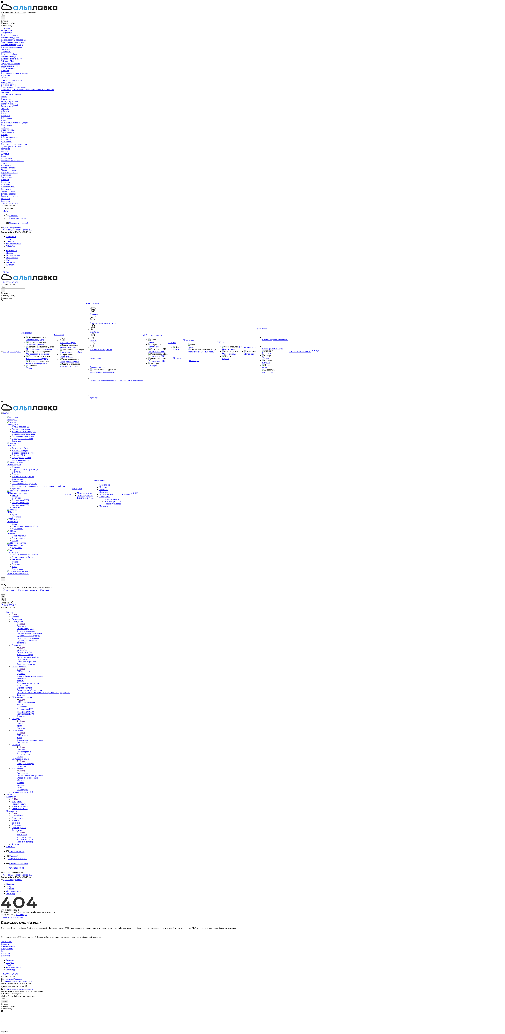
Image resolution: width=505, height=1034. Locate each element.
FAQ (3, 951)
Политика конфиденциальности (18, 989)
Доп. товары (22, 773)
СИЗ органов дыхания (27, 702)
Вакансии (5, 953)
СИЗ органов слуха (25, 763)
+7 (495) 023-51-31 (10, 203)
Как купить (17, 801)
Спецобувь (22, 650)
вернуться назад (8, 914)
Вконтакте (11, 236)
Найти (4, 1001)
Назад (16, 614)
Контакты (5, 956)
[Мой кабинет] (2, 582)
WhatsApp (10, 246)
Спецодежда (22, 626)
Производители (8, 946)
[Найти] (3, 18)
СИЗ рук (21, 723)
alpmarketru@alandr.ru (12, 227)
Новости (5, 944)
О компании (17, 816)
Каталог (15, 617)
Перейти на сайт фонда (12, 917)
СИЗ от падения (24, 671)
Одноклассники (13, 244)
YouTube (10, 241)
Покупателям (7, 949)
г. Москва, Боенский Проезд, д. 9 (17, 230)
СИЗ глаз (21, 749)
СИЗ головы (22, 735)
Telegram (10, 239)
